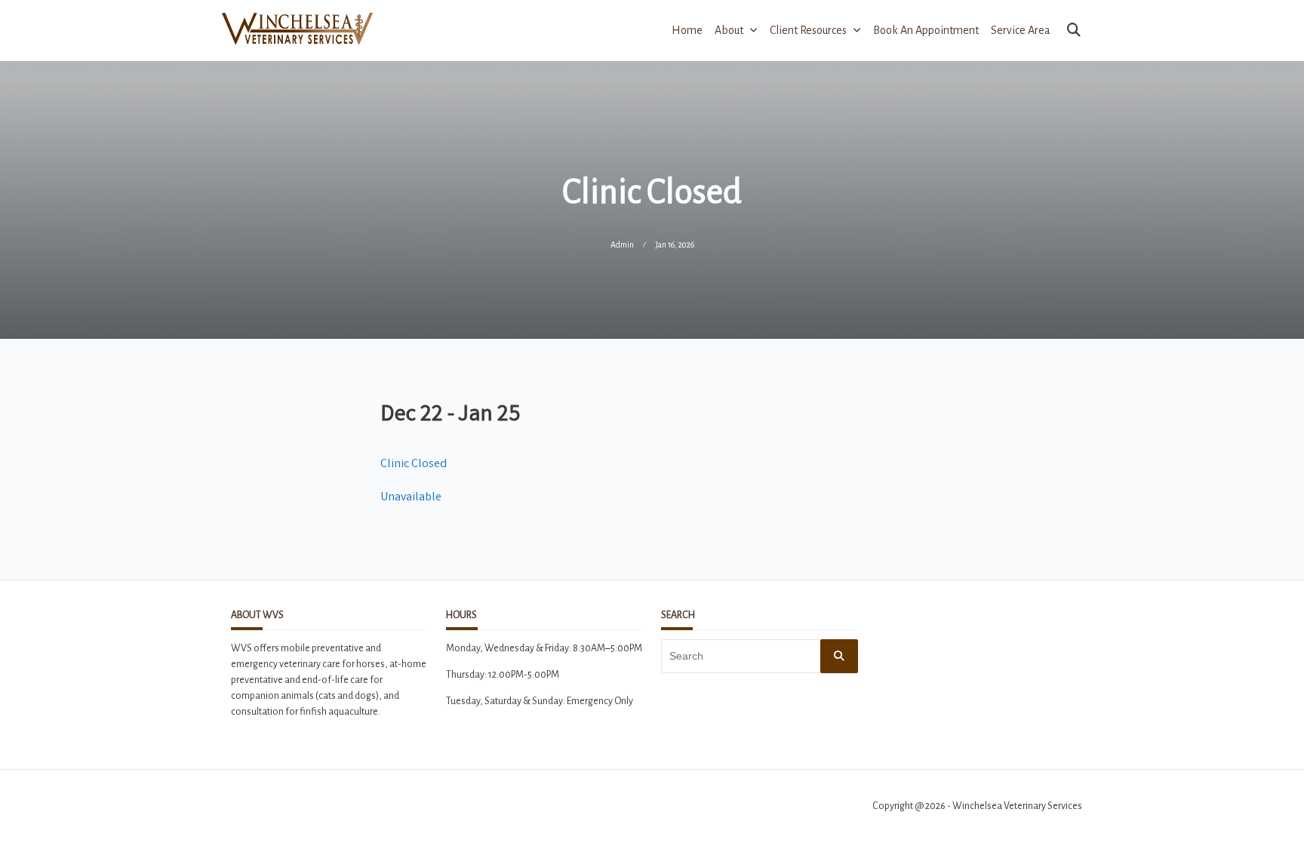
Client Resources (808, 30)
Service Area (1020, 30)
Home (687, 30)
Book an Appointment (926, 30)
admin (622, 244)
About (729, 30)
